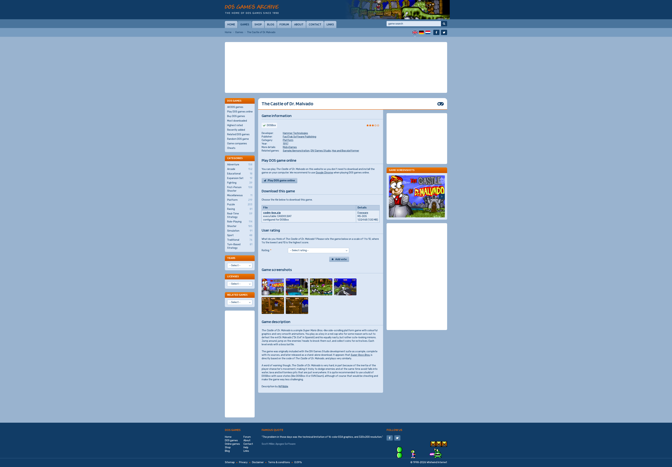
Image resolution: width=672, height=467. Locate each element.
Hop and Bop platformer (345, 150)
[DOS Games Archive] (252, 9)
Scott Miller (268, 443)
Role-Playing (239, 221)
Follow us (394, 430)
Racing (239, 209)
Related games (237, 294)
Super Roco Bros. (360, 354)
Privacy (243, 462)
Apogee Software (285, 443)
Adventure (239, 164)
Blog (270, 24)
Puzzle (239, 204)
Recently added (236, 129)
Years (231, 258)
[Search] (444, 23)
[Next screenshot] (442, 196)
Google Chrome (324, 172)
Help (245, 447)
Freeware (363, 212)
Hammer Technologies (295, 133)
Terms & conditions (279, 462)
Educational (239, 173)
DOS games (233, 430)
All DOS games (235, 107)
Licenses (233, 276)
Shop (258, 24)
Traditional (239, 239)
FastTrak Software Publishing (299, 136)
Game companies (237, 143)
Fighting (239, 182)
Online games (232, 443)
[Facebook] (436, 32)
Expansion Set (239, 178)
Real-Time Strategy (239, 215)
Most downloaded (237, 120)
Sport (239, 235)
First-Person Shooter (239, 189)
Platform (288, 140)
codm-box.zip (272, 212)
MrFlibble (283, 386)
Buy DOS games (236, 116)
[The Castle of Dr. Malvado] (273, 287)
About (298, 24)
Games (244, 24)
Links (330, 24)
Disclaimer (258, 462)
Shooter (239, 226)
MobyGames (290, 147)
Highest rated (235, 125)
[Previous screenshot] (392, 196)
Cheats (231, 148)
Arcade (239, 169)
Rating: (266, 250)
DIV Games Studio (321, 150)
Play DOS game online (281, 180)
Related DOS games (238, 134)
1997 (285, 143)
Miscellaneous (239, 195)
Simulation (239, 230)
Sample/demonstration (296, 150)
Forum (284, 24)
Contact (315, 24)
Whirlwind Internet (437, 462)
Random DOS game (238, 139)
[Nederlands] (427, 32)
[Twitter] (444, 32)
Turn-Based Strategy (239, 246)
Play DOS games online (240, 111)
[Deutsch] (421, 32)
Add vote (341, 259)
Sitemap (230, 462)
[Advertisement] (336, 67)
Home (231, 24)
